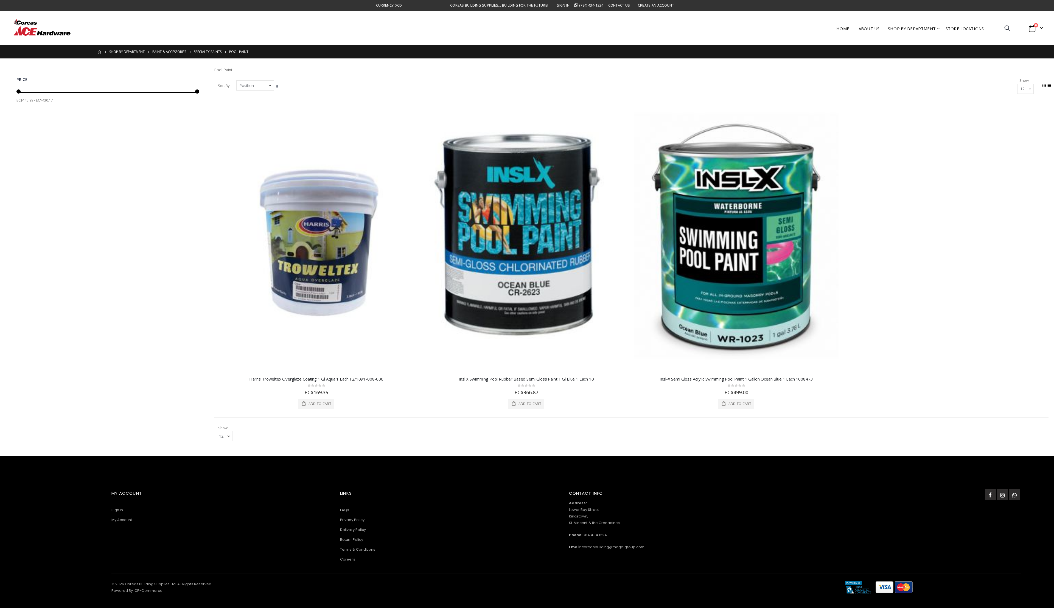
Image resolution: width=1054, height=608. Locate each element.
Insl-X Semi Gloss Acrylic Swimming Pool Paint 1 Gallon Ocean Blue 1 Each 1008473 (736, 379)
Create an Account (656, 5)
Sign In (563, 5)
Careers (347, 559)
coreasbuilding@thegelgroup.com (613, 547)
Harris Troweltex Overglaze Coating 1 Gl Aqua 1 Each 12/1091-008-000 (316, 379)
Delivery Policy (353, 529)
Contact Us (619, 5)
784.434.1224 (595, 534)
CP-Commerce (148, 590)
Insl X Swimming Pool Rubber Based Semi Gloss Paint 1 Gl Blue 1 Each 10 (526, 379)
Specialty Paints (208, 52)
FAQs (344, 510)
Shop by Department (127, 52)
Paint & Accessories (169, 52)
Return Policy (351, 539)
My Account (121, 519)
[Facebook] (990, 494)
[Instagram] (1002, 494)
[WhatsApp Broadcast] (1014, 494)
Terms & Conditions (357, 549)
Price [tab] (21, 79)
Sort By (224, 85)
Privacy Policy (352, 519)
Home (100, 52)
